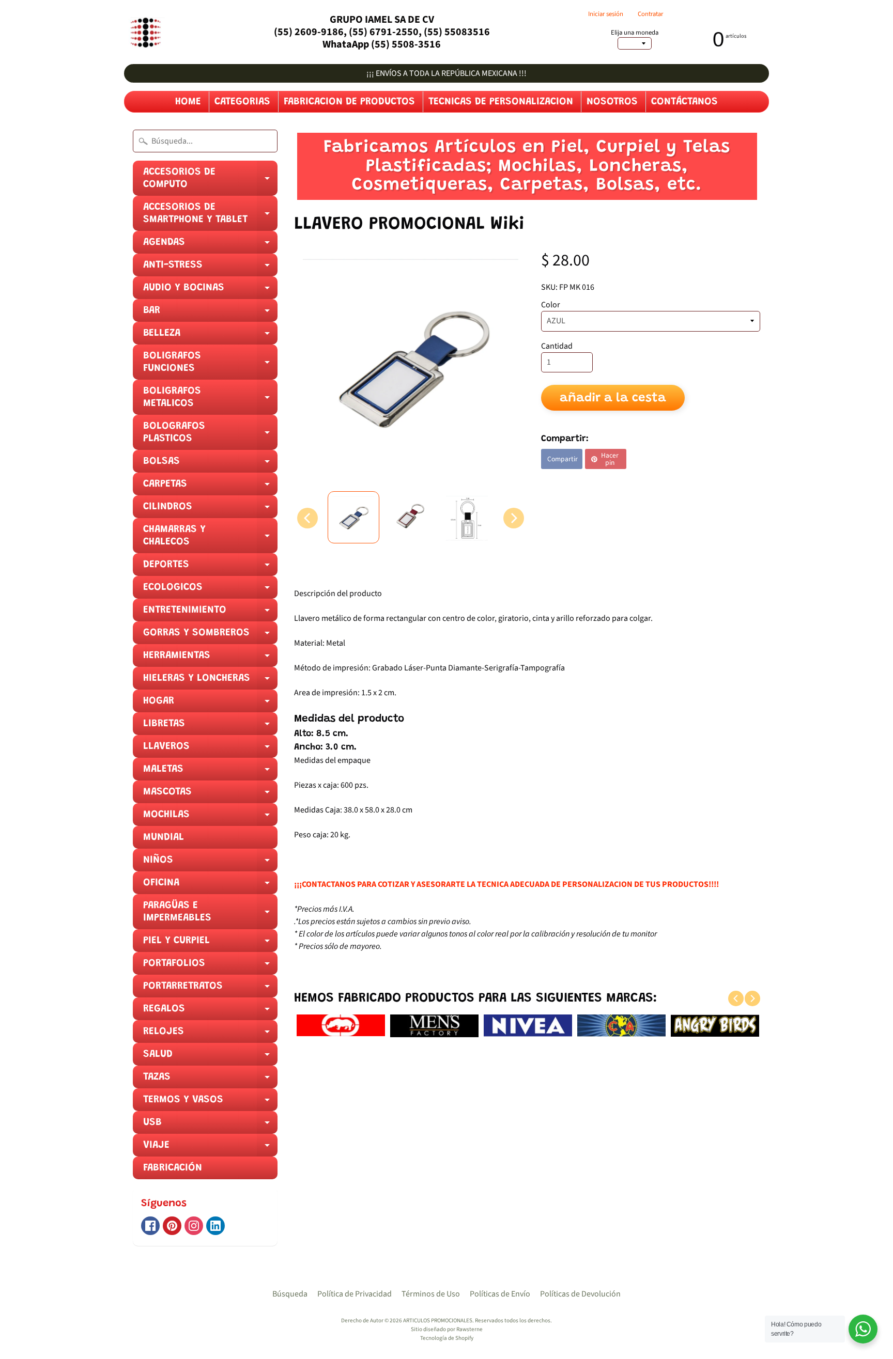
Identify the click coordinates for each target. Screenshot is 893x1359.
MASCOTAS (210, 795)
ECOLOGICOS (210, 590)
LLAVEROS (210, 749)
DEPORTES (210, 567)
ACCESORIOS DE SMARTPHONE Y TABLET (210, 216)
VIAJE (210, 1148)
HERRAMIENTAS (210, 658)
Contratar (650, 14)
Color (550, 304)
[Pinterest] (172, 1225)
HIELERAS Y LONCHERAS (210, 681)
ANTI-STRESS (210, 268)
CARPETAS (210, 487)
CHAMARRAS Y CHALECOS (210, 538)
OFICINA (210, 886)
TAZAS (210, 1080)
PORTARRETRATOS (210, 989)
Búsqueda (289, 1294)
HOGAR (210, 704)
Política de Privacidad (354, 1294)
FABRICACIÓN (172, 1168)
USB (210, 1125)
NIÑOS (210, 863)
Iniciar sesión (605, 14)
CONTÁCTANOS (684, 102)
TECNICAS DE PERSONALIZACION (500, 102)
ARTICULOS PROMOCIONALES (437, 1320)
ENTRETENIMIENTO (210, 613)
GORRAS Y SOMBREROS (210, 636)
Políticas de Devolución (580, 1294)
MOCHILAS (210, 817)
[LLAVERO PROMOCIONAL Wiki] (353, 517)
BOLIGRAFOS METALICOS (210, 400)
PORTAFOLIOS (210, 966)
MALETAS (210, 772)
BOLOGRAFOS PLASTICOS (210, 435)
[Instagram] (193, 1225)
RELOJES (210, 1034)
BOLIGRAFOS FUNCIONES (210, 365)
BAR (210, 313)
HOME (188, 102)
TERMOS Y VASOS (210, 1103)
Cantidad (557, 346)
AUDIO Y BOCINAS (210, 291)
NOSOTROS (612, 102)
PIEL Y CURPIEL (210, 943)
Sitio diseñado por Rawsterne (447, 1329)
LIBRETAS (210, 726)
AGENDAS (210, 245)
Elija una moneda (634, 33)
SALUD (210, 1057)
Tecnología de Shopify (446, 1338)
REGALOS (210, 1012)
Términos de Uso (431, 1294)
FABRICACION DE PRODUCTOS (349, 102)
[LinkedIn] (215, 1225)
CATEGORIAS (242, 102)
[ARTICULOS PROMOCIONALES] (144, 32)
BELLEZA (210, 336)
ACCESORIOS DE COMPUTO (210, 181)
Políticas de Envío (500, 1294)
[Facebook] (150, 1225)
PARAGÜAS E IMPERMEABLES (210, 914)
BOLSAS (210, 464)
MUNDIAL (163, 837)
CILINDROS (210, 510)
